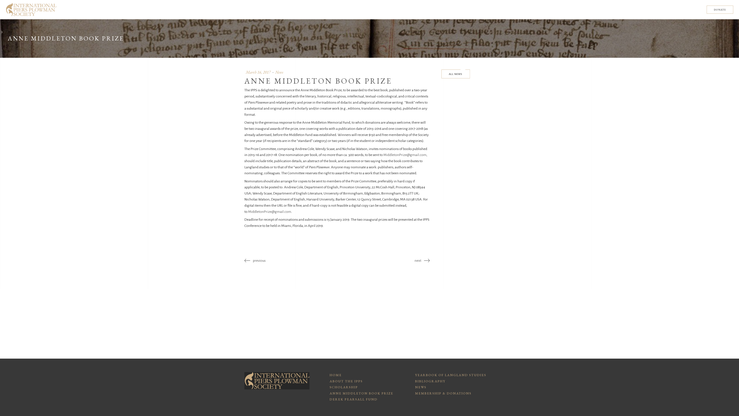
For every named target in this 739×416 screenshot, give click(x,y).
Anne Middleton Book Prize (361, 393)
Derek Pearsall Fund (354, 399)
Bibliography (430, 381)
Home (336, 375)
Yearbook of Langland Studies (450, 375)
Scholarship (344, 387)
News (420, 387)
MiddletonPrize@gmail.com (404, 155)
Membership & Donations (443, 393)
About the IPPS (346, 381)
